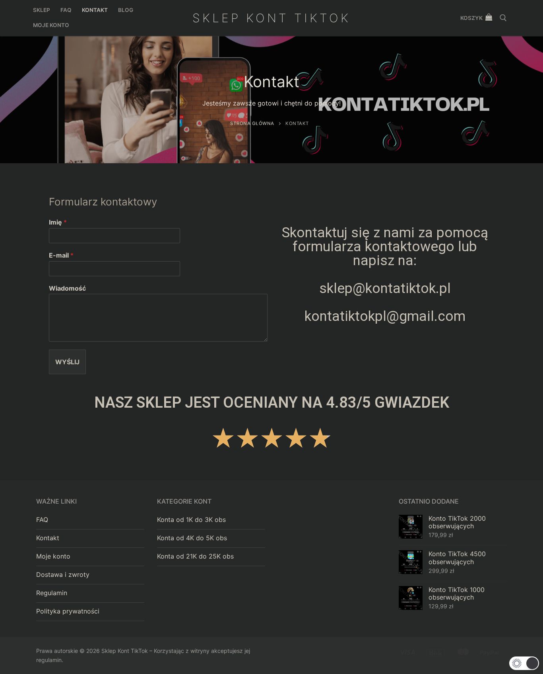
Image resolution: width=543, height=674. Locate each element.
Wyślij (67, 362)
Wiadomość (67, 288)
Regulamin (51, 593)
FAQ (42, 520)
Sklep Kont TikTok (271, 18)
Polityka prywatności (67, 611)
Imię (58, 222)
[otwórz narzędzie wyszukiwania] (503, 17)
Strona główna (252, 123)
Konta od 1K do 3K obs (191, 520)
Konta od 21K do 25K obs (195, 556)
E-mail (61, 255)
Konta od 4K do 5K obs (192, 538)
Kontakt (47, 538)
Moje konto (53, 556)
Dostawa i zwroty (62, 574)
